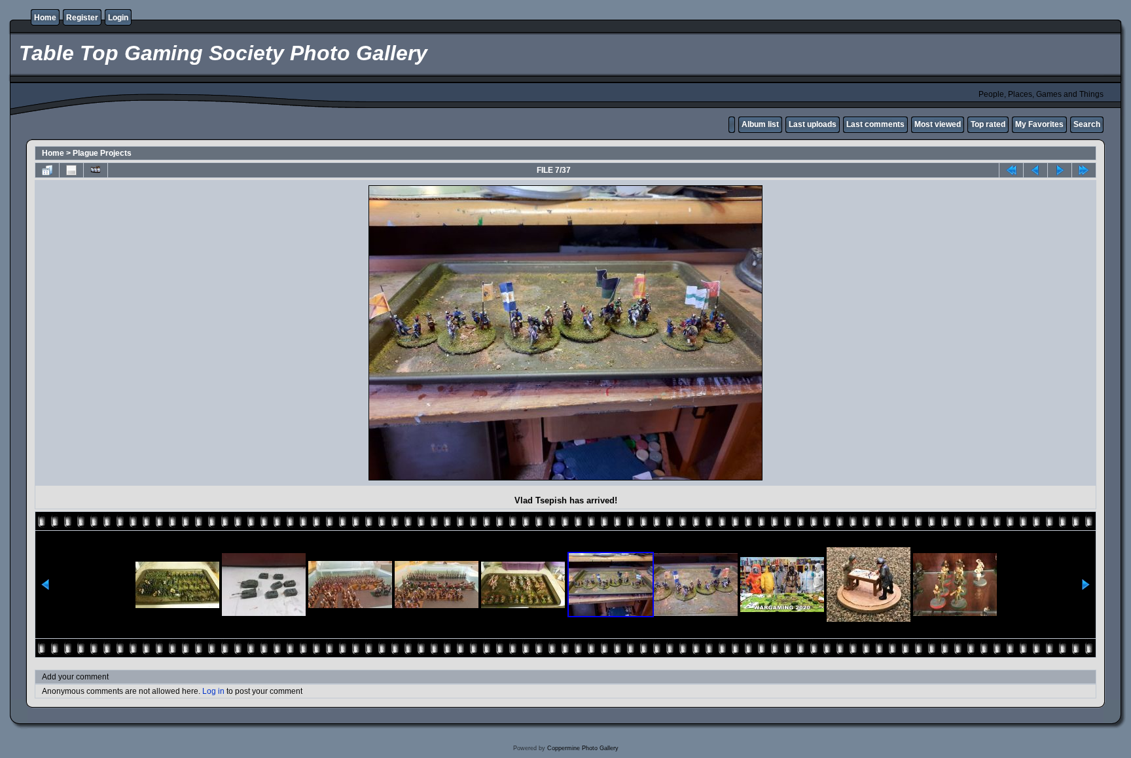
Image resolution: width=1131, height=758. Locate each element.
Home (45, 17)
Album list (760, 124)
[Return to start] (1011, 170)
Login (118, 17)
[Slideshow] (95, 170)
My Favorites (1039, 124)
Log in (213, 691)
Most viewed (937, 124)
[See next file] (1059, 170)
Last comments (875, 124)
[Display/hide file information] (71, 170)
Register (82, 17)
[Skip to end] (1084, 170)
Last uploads (812, 124)
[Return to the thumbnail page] (47, 170)
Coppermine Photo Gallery (583, 748)
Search (1086, 124)
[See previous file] (1035, 170)
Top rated (988, 124)
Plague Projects (102, 153)
